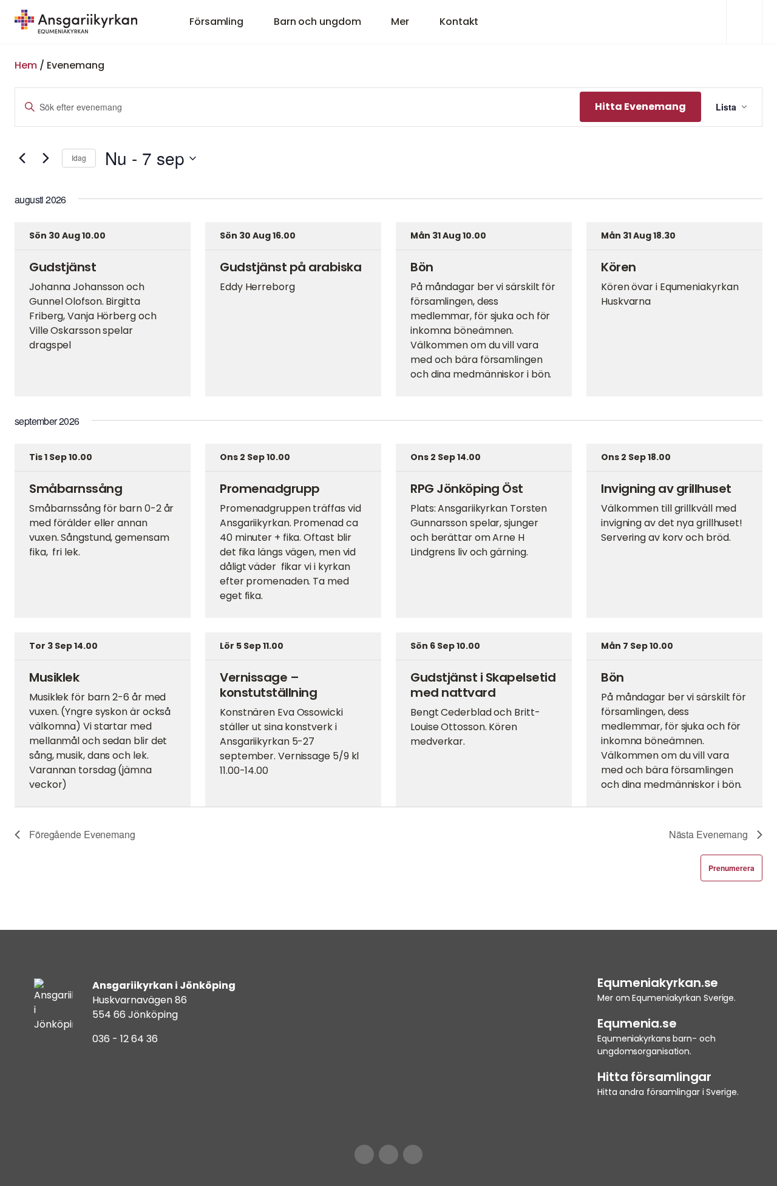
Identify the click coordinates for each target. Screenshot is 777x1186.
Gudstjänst (62, 267)
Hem (26, 65)
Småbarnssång (75, 488)
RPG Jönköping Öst (466, 488)
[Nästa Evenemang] (45, 158)
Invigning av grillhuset (666, 488)
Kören (618, 267)
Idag (79, 157)
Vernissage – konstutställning (268, 685)
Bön (421, 267)
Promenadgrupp (270, 488)
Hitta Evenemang (640, 107)
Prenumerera (731, 867)
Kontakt (458, 22)
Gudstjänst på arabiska (290, 267)
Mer (400, 22)
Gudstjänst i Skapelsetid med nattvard (482, 685)
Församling (216, 22)
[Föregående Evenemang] (22, 158)
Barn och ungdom (317, 22)
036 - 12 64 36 (125, 1039)
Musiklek (54, 677)
